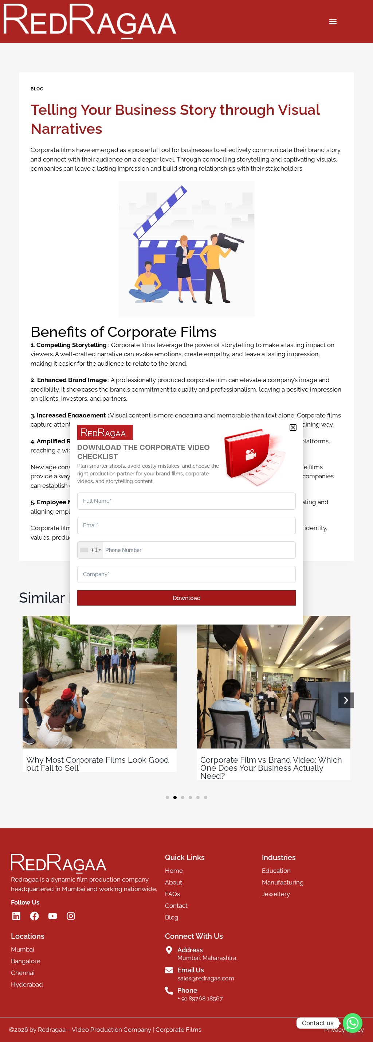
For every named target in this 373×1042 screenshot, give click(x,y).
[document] (186, 521)
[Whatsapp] (352, 1023)
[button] (293, 427)
